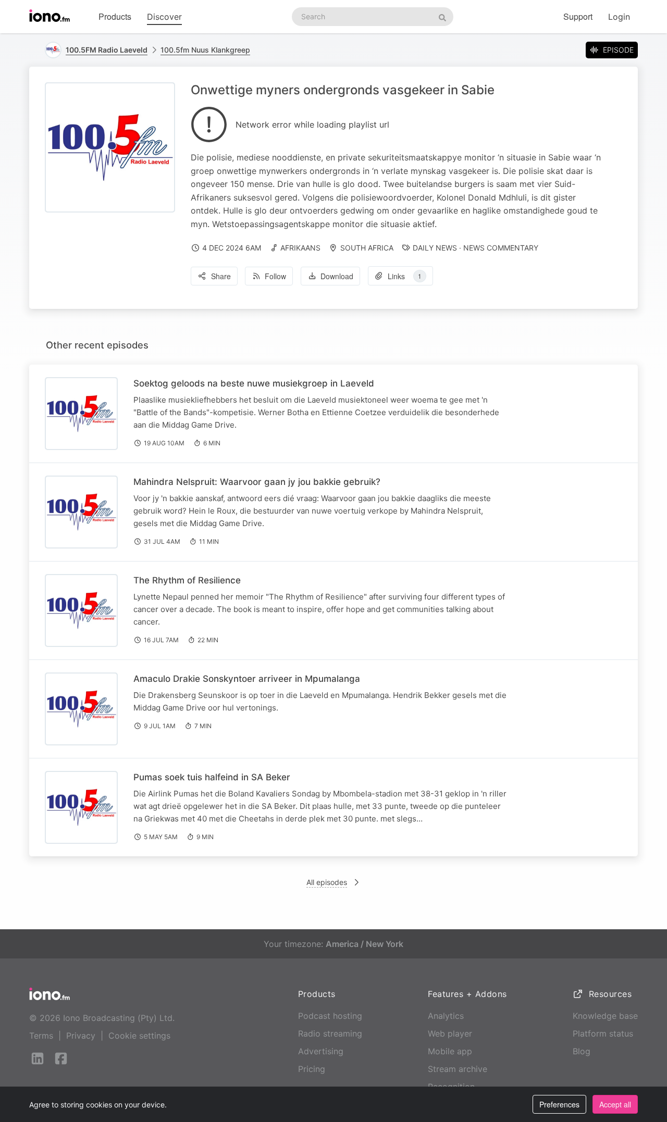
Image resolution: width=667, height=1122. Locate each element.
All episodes (326, 882)
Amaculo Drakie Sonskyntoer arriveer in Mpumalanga (246, 679)
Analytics (446, 1016)
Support (577, 16)
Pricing (311, 1069)
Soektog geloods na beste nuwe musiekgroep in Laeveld (253, 383)
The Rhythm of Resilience (187, 580)
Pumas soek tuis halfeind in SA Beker (211, 777)
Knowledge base (605, 1016)
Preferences (559, 1104)
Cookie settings (139, 1035)
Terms (41, 1035)
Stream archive (457, 1069)
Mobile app (450, 1051)
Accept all (615, 1104)
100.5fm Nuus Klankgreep (205, 49)
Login (619, 16)
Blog (581, 1051)
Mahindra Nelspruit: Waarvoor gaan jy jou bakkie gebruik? (256, 482)
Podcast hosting (330, 1016)
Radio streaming (330, 1033)
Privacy (80, 1035)
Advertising (320, 1051)
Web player (450, 1033)
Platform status (603, 1033)
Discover (164, 16)
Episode (618, 49)
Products (114, 16)
